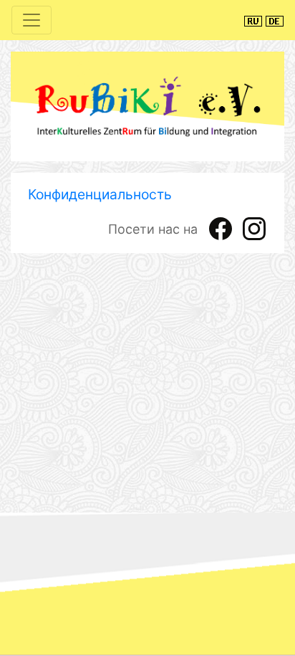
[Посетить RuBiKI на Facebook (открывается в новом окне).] (220, 228)
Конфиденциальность (100, 194)
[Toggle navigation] (31, 20)
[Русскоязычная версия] (253, 20)
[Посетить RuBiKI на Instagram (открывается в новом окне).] (254, 228)
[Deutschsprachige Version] (275, 20)
